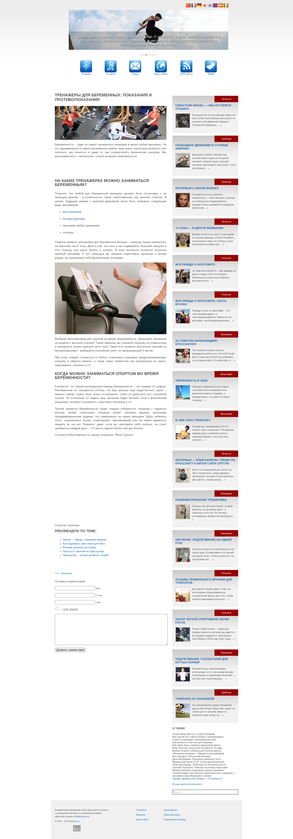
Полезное (226, 258)
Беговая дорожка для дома (79, 547)
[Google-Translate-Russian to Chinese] (188, 6)
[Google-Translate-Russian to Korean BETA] (210, 6)
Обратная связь (172, 815)
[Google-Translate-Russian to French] (193, 6)
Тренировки (66, 573)
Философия (226, 374)
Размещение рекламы (175, 819)
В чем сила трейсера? (192, 420)
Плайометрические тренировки (201, 499)
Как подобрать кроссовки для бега (84, 543)
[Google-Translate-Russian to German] (199, 6)
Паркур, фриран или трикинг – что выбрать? (197, 778)
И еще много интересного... (188, 784)
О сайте (110, 74)
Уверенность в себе (191, 380)
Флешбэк (140, 815)
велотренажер (72, 211)
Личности (226, 99)
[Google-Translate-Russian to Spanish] (221, 6)
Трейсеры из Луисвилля (194, 698)
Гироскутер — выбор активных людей (85, 555)
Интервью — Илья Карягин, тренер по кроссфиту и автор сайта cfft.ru (205, 461)
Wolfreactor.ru (82, 816)
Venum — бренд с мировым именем (84, 539)
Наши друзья (170, 810)
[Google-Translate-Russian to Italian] (226, 6)
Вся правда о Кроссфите (195, 264)
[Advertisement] (146, 83)
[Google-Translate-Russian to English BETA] (215, 6)
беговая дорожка (74, 218)
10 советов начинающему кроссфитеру (196, 342)
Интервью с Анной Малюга (197, 188)
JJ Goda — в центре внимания (199, 228)
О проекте (141, 810)
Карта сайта (142, 819)
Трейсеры (226, 139)
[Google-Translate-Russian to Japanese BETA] (204, 6)
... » (219, 125)
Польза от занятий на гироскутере (83, 551)
